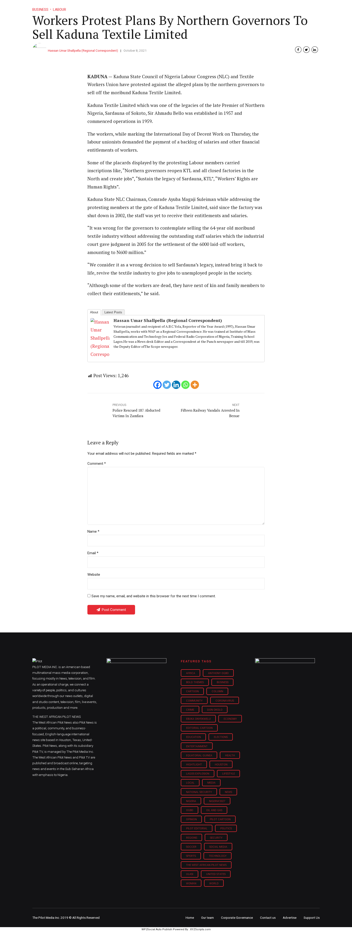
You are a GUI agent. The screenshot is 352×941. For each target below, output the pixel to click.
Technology (218, 856)
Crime (190, 709)
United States (216, 874)
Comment (96, 463)
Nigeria (191, 801)
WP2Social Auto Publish (157, 929)
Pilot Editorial (196, 828)
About (94, 312)
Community (194, 700)
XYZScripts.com (200, 929)
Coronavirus (225, 700)
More (269, 7)
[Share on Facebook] (298, 49)
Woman (191, 883)
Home (142, 7)
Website (93, 574)
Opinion (216, 7)
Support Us (294, 7)
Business (166, 7)
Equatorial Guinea (199, 755)
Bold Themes (195, 682)
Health (230, 755)
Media (211, 782)
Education (193, 737)
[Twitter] (167, 385)
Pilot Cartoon (220, 819)
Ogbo (189, 810)
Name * (93, 531)
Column (217, 691)
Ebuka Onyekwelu (198, 718)
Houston (221, 764)
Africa (190, 673)
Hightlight (194, 764)
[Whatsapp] (185, 385)
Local (190, 782)
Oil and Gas (214, 810)
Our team (207, 917)
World (214, 883)
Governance (243, 7)
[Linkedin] (176, 385)
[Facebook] (157, 385)
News (228, 792)
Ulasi (189, 874)
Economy (230, 718)
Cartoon (192, 691)
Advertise (289, 917)
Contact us (268, 917)
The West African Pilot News (206, 865)
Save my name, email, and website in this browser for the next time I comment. (153, 596)
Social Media (218, 846)
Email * (92, 553)
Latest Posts (113, 312)
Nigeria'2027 (217, 801)
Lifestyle (192, 7)
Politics (226, 828)
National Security (199, 792)
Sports (191, 856)
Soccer (191, 846)
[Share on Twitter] (306, 49)
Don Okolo (214, 709)
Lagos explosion (197, 773)
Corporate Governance (237, 917)
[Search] (316, 3)
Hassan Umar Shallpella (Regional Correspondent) (83, 50)
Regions (191, 837)
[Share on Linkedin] (315, 49)
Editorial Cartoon (199, 728)
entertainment (197, 746)
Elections (221, 737)
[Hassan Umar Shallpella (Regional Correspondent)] (100, 354)
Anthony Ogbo (218, 673)
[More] (195, 385)
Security (216, 837)
